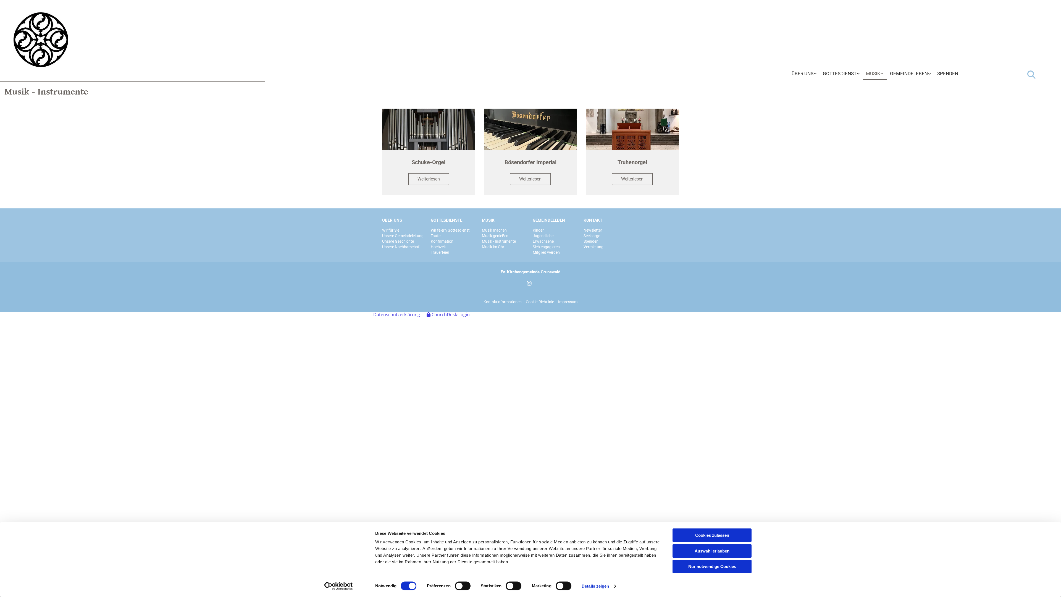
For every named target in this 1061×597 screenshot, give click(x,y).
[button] (428, 179)
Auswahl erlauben (712, 551)
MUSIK (488, 220)
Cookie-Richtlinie (540, 302)
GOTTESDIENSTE (446, 220)
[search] (1031, 74)
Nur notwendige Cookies (712, 566)
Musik (873, 73)
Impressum (567, 302)
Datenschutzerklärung (396, 314)
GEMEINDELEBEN (549, 220)
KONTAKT (593, 220)
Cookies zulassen (712, 535)
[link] (804, 73)
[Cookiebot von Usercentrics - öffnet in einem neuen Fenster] (338, 586)
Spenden (947, 73)
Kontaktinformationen (503, 302)
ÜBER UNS (392, 220)
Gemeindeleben (909, 73)
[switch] (463, 586)
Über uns (802, 73)
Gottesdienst (840, 73)
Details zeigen (595, 586)
